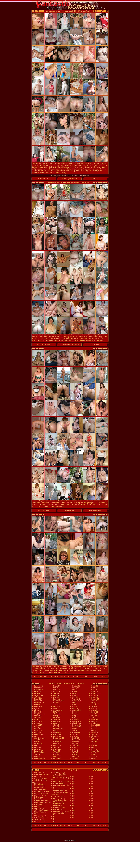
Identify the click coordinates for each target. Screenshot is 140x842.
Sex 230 (56, 747)
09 (62, 676)
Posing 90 (56, 716)
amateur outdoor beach (94, 501)
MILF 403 (37, 729)
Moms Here (95, 344)
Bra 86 (74, 729)
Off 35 (93, 758)
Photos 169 (57, 745)
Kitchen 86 (57, 758)
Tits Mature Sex (59, 772)
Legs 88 (75, 743)
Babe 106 (37, 747)
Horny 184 (38, 706)
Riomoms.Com (43, 179)
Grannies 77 (95, 721)
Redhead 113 (39, 753)
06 (55, 676)
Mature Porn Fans (40, 795)
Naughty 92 (76, 725)
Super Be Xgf (39, 819)
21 (89, 676)
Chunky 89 (76, 732)
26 (100, 676)
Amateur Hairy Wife (56, 506)
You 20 (93, 738)
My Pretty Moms (59, 798)
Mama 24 (75, 757)
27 (103, 676)
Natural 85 (76, 719)
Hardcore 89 (76, 701)
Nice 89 (75, 749)
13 (71, 676)
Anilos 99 (56, 740)
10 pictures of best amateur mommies (70, 501)
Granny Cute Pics (59, 776)
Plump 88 (75, 742)
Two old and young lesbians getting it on (81, 503)
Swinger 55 (38, 743)
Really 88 (75, 738)
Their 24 (94, 734)
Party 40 (75, 716)
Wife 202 (37, 697)
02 (46, 676)
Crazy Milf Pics (58, 804)
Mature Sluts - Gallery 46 (95, 340)
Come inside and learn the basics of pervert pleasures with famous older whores (69, 669)
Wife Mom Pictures (41, 810)
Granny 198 (38, 690)
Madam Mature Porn (41, 791)
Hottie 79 (94, 712)
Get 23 (93, 729)
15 (75, 676)
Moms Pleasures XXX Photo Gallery (70, 167)
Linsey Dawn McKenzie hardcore (89, 668)
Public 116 (38, 716)
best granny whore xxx (68, 668)
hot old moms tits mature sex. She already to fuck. (57, 337)
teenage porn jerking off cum (74, 175)
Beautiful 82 (76, 710)
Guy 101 (75, 708)
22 (91, 676)
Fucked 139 (95, 725)
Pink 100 (56, 695)
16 (78, 676)
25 (98, 676)
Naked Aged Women (69, 179)
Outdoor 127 (38, 723)
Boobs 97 (56, 727)
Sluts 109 (56, 719)
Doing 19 (94, 719)
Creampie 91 (58, 710)
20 (87, 676)
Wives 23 (56, 691)
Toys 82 (94, 704)
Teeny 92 (56, 751)
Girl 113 (56, 753)
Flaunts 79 (95, 716)
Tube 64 (94, 706)
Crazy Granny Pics (60, 789)
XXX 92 (75, 697)
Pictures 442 (38, 686)
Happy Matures (39, 804)
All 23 (93, 743)
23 (93, 676)
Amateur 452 (39, 734)
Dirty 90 (56, 697)
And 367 (37, 736)
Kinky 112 (56, 699)
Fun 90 (74, 703)
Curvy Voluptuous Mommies (75, 165)
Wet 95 (75, 734)
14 (73, 676)
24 (96, 676)
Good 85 (94, 690)
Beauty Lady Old (40, 816)
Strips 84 (94, 695)
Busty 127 (37, 745)
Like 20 (94, 742)
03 (48, 676)
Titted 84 (94, 701)
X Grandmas (38, 797)
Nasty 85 (94, 697)
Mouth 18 (94, 740)
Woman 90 (76, 740)
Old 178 (37, 708)
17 (80, 676)
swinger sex (96, 504)
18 (82, 676)
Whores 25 (57, 732)
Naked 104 (57, 734)
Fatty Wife (67, 672)
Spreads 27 (95, 710)
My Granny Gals (59, 802)
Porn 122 (56, 723)
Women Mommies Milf (42, 803)
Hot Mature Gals (59, 807)
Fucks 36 (56, 717)
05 (53, 676)
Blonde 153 (38, 710)
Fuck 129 (37, 732)
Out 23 (93, 747)
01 (44, 676)
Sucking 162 (38, 695)
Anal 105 (37, 717)
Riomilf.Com (69, 510)
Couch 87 (75, 747)
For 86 (74, 693)
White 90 (94, 688)
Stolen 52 (94, 757)
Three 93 (56, 714)
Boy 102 (94, 727)
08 (59, 676)
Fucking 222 (76, 727)
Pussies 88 (57, 736)
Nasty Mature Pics (40, 817)
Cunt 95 (75, 695)
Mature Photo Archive (61, 781)
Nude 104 (75, 714)
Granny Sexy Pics (59, 774)
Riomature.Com (95, 510)
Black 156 (37, 691)
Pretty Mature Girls (60, 791)
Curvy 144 (57, 749)
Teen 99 (56, 693)
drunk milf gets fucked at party (77, 171)
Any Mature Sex (59, 813)
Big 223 (37, 693)
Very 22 (94, 755)
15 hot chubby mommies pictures (44, 501)
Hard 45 (75, 751)
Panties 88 (76, 686)
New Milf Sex (58, 809)
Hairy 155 (94, 691)
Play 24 (94, 745)
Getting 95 (57, 755)
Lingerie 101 (95, 736)
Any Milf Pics (39, 806)
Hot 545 (37, 704)
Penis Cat (94, 179)
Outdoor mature (42, 506)
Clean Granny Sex (60, 800)
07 (57, 676)
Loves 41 (94, 732)
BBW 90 (56, 712)
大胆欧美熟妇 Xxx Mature (69, 344)
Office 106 (38, 721)
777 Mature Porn (59, 796)
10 (64, 676)
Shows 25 (75, 730)
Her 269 (75, 736)
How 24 (94, 749)
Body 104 (37, 749)
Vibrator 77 (95, 717)
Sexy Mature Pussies (61, 811)
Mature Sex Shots (40, 821)
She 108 (56, 757)
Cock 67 (75, 717)
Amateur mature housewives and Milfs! (76, 335)
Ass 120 (37, 740)
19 (84, 676)
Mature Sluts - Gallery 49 (47, 167)
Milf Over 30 (57, 806)
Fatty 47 (56, 730)
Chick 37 (94, 708)
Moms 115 (57, 721)
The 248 (37, 755)
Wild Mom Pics (43, 510)
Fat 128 (75, 690)
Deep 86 (75, 704)
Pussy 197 (38, 699)
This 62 (75, 753)
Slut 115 (56, 725)
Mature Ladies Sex (41, 793)
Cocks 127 (38, 725)
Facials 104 (38, 730)
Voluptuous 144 (39, 714)
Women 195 (57, 742)
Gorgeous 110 (58, 701)
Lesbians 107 (39, 703)
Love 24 (94, 753)
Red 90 (75, 712)
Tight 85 (75, 758)
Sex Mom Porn (39, 808)
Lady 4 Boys (38, 799)
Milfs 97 (56, 743)
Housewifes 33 (58, 738)
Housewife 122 (39, 758)
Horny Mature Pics (41, 801)
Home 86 (94, 686)
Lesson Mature (58, 783)
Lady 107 (56, 688)
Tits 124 (56, 704)
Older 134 (37, 719)
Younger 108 (38, 727)
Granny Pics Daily (43, 344)
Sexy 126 (56, 690)
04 (50, 676)
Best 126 (37, 742)
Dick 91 (75, 706)
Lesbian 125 (38, 688)
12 (68, 676)
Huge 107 (37, 757)
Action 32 (56, 706)
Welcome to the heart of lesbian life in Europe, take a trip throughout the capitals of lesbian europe (70, 503)
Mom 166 (37, 712)
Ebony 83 (75, 688)
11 (66, 676)
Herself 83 (95, 699)
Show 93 (75, 745)
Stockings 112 (39, 738)
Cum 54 (75, 691)
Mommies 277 (58, 729)
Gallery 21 (95, 751)
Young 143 (76, 699)
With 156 (75, 755)
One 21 (94, 730)
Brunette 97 (38, 751)
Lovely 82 (94, 703)
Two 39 (94, 714)
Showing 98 (76, 723)
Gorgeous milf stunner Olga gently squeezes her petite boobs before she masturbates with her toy (68, 168)
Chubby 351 (95, 693)
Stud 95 (56, 708)
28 (105, 676)
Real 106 (94, 723)
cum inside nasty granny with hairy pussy (46, 335)
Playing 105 (76, 721)
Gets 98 (56, 703)
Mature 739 (38, 701)
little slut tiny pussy (55, 175)
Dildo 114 (56, 686)
